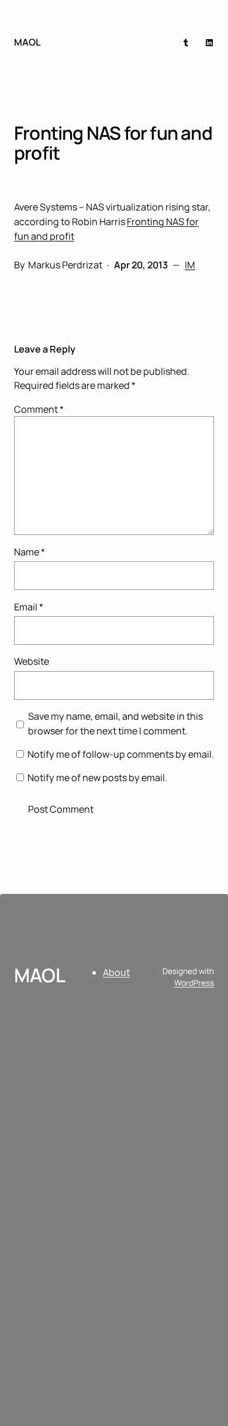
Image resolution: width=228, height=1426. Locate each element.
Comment (39, 409)
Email (28, 606)
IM (190, 264)
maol (27, 42)
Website (31, 661)
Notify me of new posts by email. (97, 777)
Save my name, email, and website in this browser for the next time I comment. (115, 723)
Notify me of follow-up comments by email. (120, 754)
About (116, 972)
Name (29, 551)
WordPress (194, 983)
